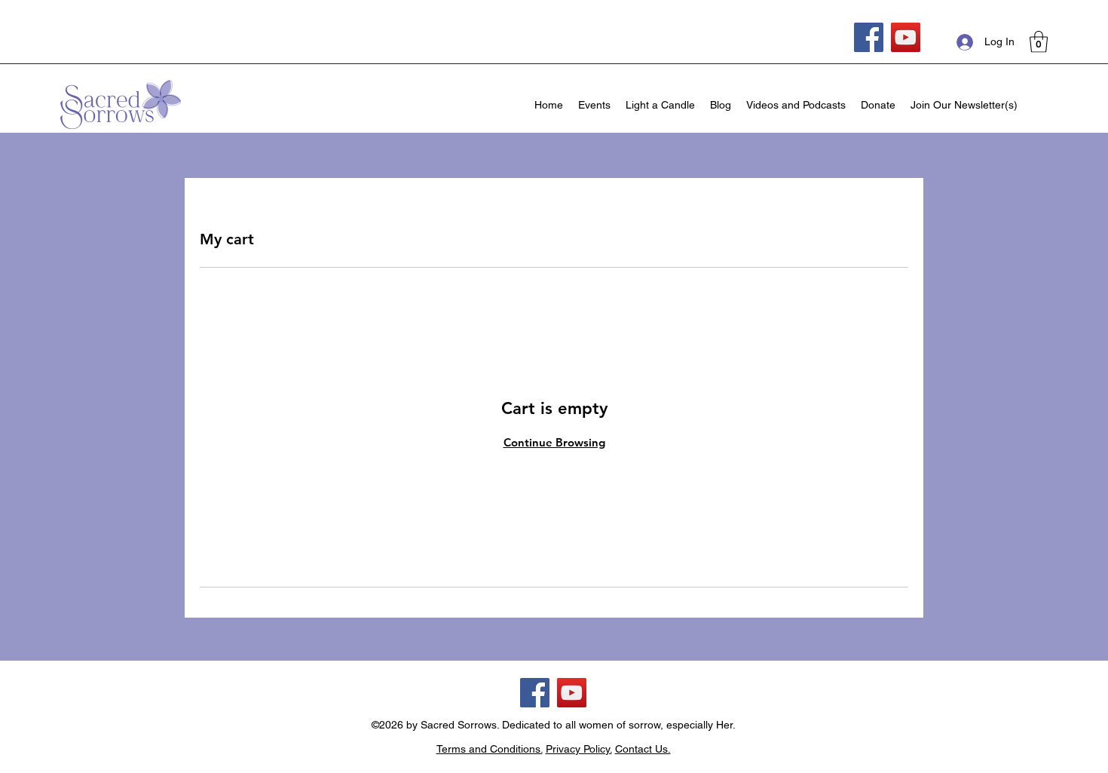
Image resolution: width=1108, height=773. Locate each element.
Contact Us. (643, 749)
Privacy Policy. (579, 749)
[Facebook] (868, 37)
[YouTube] (905, 37)
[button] (1039, 42)
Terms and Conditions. (489, 749)
